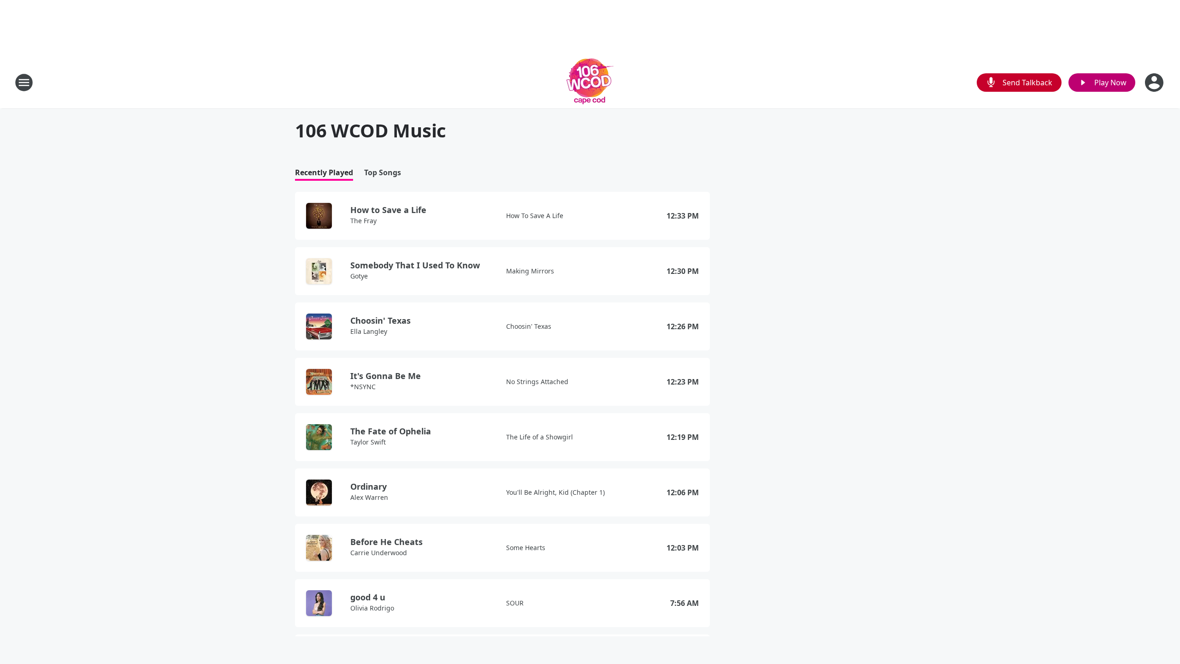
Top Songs (382, 173)
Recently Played (324, 173)
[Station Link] (590, 82)
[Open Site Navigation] (24, 82)
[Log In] (1155, 82)
